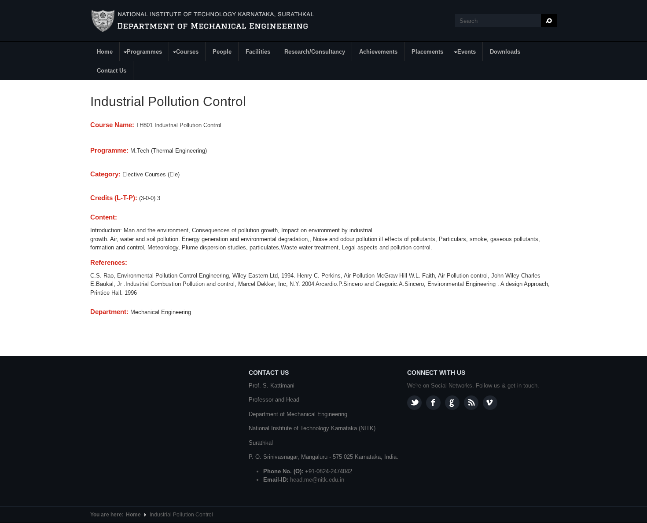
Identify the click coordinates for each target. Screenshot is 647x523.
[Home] (204, 21)
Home (105, 51)
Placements (427, 51)
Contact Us (111, 70)
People (222, 51)
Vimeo (490, 402)
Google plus (452, 402)
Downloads (505, 51)
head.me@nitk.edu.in (317, 479)
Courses (184, 53)
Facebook (433, 402)
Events (463, 53)
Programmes (141, 53)
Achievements (378, 51)
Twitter (414, 402)
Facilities (258, 51)
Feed (471, 402)
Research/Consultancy (314, 51)
